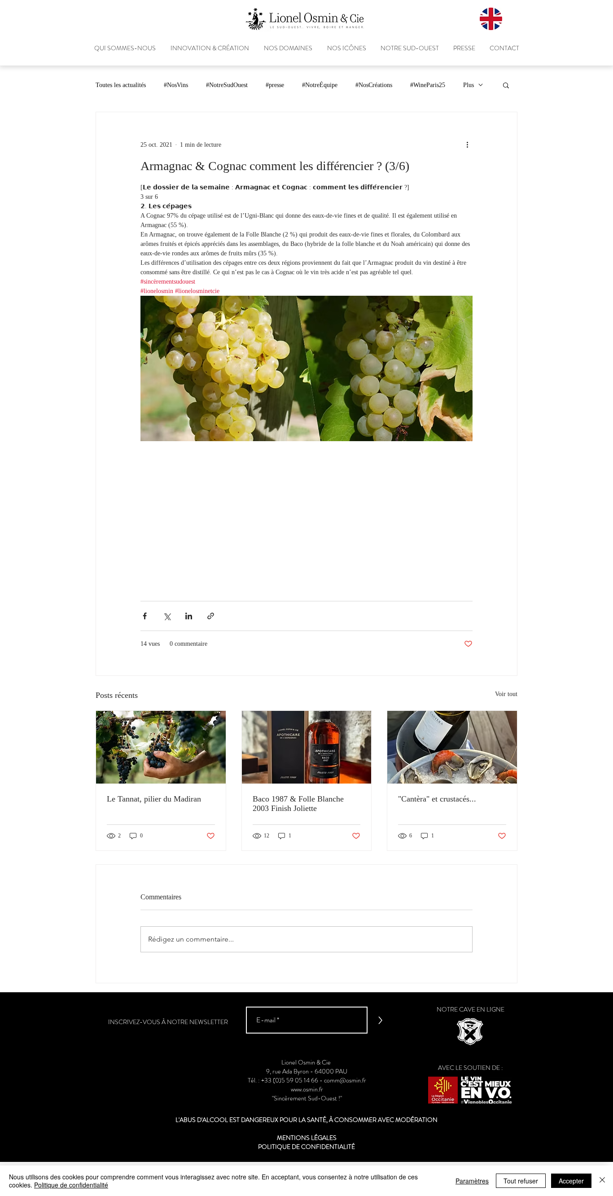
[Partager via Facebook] (144, 616)
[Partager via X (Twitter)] (166, 616)
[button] (506, 84)
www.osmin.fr (307, 1089)
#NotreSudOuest (227, 85)
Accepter (571, 1180)
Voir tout (506, 694)
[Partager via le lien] (210, 616)
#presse (275, 85)
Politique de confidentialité (71, 1184)
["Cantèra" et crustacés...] (452, 747)
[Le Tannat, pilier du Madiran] (161, 747)
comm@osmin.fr (345, 1080)
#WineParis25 (427, 85)
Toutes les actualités (121, 85)
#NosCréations (373, 85)
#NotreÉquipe (319, 85)
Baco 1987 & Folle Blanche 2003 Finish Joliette (298, 803)
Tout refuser (521, 1180)
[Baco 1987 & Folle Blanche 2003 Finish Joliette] (307, 747)
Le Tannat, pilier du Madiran (154, 798)
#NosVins (176, 85)
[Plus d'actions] (467, 144)
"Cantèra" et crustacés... (437, 798)
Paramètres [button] (472, 1180)
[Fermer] (602, 1181)
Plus (468, 85)
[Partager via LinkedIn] (188, 616)
